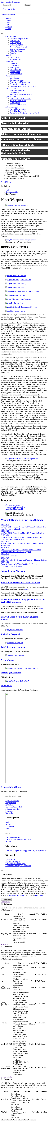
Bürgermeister (10, 803)
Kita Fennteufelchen (12, 837)
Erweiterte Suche (9, 9)
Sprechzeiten (10, 860)
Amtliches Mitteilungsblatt (14, 509)
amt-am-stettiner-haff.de (14, 807)
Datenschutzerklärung (16, 895)
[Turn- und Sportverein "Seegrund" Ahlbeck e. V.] (14, 643)
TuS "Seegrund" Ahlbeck (13, 647)
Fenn (7, 828)
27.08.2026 (5, 548)
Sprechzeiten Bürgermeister (15, 507)
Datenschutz (9, 813)
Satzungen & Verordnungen (15, 864)
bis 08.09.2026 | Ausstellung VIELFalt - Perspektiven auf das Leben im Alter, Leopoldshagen (23, 538)
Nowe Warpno (7, 660)
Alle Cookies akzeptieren (27, 1120)
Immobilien (6, 685)
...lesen (25, 589)
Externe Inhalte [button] (6, 1077)
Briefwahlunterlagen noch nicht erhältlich (20, 582)
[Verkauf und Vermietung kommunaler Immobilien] (17, 681)
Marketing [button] (4, 944)
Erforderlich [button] (5, 902)
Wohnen (8, 841)
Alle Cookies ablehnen (9, 1120)
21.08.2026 (5, 535)
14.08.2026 (5, 531)
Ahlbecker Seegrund (10, 634)
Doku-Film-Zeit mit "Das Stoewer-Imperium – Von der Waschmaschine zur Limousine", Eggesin (21, 551)
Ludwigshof (9, 826)
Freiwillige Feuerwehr (11, 672)
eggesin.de (9, 805)
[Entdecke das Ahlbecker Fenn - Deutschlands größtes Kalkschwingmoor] (14, 630)
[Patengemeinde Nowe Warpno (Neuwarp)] (14, 655)
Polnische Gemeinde (12, 809)
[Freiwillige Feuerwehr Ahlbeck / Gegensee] (21, 668)
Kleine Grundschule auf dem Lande (18, 839)
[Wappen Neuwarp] (16, 205)
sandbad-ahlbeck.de (8, 14)
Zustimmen (8, 904)
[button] (3, 182)
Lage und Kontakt (12, 801)
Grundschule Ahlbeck (11, 787)
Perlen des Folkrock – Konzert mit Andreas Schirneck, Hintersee (24, 560)
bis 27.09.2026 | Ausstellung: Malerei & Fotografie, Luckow (22, 533)
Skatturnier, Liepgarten (9, 556)
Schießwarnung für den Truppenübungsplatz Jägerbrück (25, 851)
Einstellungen (6, 899)
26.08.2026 (5, 541)
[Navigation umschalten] (2, 33)
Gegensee (9, 824)
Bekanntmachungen (12, 505)
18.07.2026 (5, 525)
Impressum (9, 811)
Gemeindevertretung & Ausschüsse (18, 866)
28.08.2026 (5, 554)
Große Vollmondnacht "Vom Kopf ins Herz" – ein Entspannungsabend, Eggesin (19, 565)
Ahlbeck (8, 822)
